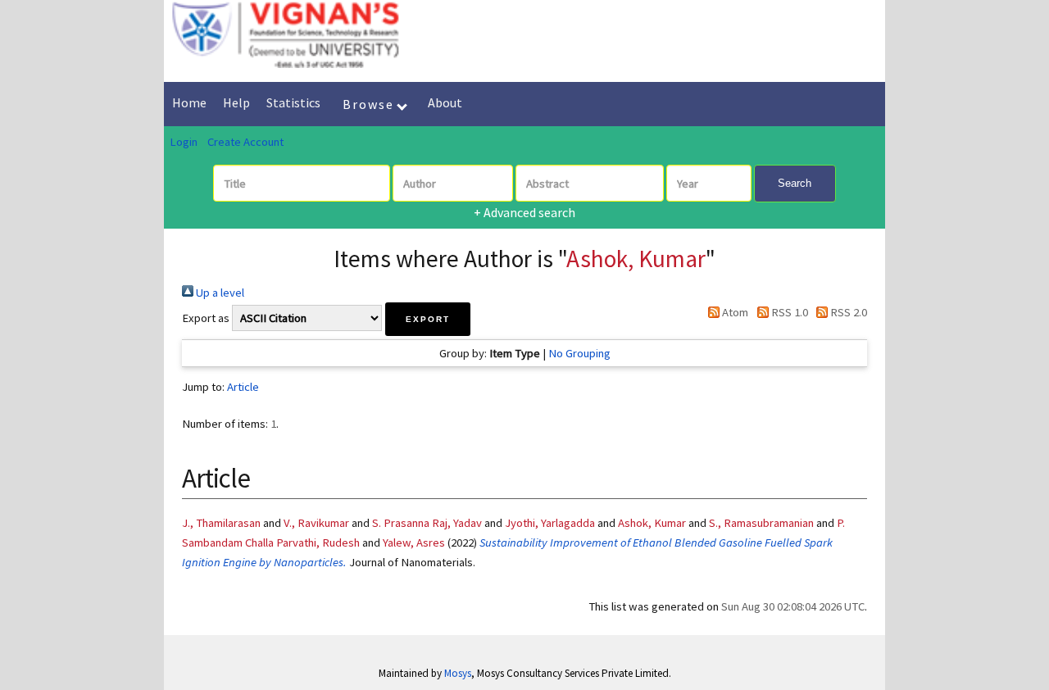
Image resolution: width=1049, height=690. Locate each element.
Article (243, 386)
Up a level (218, 292)
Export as (205, 318)
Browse (370, 104)
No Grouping (579, 353)
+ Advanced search (524, 212)
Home (189, 102)
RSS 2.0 (847, 312)
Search (794, 183)
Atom (734, 312)
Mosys (457, 673)
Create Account (245, 141)
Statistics (293, 102)
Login (184, 141)
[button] (427, 319)
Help (236, 102)
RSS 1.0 (788, 312)
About (445, 102)
